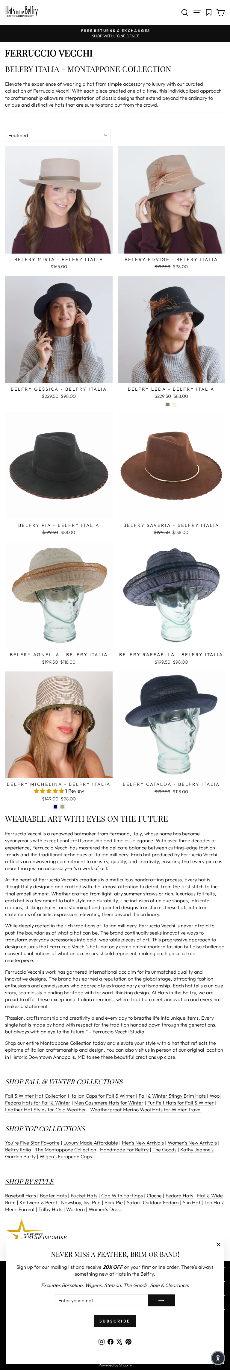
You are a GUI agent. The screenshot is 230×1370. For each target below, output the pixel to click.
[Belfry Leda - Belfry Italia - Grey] (168, 404)
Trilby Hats (50, 1209)
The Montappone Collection (65, 1149)
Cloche (154, 1195)
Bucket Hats (84, 1195)
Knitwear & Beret (38, 1202)
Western (75, 1209)
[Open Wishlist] (209, 12)
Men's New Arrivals (143, 1142)
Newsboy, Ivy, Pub (81, 1202)
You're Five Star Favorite (32, 1142)
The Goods (164, 1149)
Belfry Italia (18, 1149)
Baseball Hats (20, 1195)
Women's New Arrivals (192, 1142)
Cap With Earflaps (122, 1195)
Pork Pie (114, 1202)
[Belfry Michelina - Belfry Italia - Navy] (55, 807)
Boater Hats (53, 1195)
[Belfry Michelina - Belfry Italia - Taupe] (62, 807)
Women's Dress (105, 1209)
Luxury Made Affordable (90, 1142)
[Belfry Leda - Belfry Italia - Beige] (174, 404)
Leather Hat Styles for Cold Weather (45, 1109)
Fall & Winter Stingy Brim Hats (172, 1096)
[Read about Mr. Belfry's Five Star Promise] (115, 1233)
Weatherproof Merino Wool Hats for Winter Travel (146, 1109)
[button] (49, 791)
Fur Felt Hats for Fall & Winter (180, 1102)
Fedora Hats (179, 1195)
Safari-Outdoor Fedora (153, 1202)
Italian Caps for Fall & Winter (102, 1096)
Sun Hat (191, 1202)
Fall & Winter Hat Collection (35, 1096)
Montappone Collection (66, 1043)
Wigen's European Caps (66, 1156)
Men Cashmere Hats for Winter (108, 1102)
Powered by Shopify (115, 1365)
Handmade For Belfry (124, 1149)
